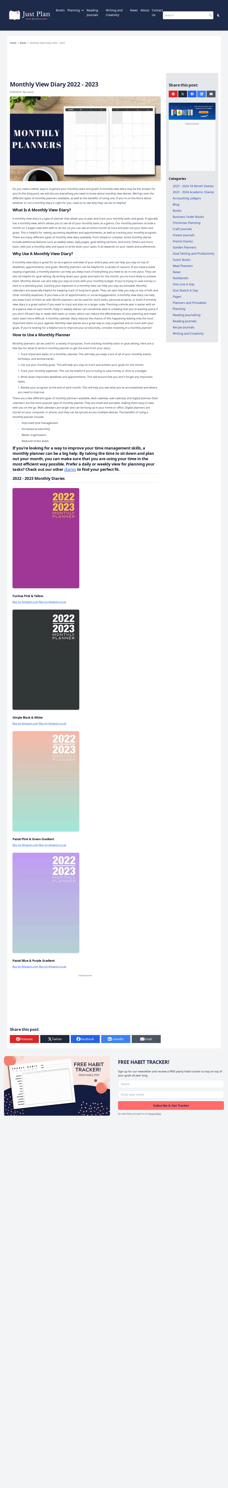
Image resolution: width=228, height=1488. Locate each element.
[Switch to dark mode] (218, 15)
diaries (70, 469)
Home (13, 42)
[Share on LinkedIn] (201, 94)
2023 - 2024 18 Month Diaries (193, 186)
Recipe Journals (183, 327)
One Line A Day (183, 284)
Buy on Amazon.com (25, 602)
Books (60, 10)
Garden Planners (184, 247)
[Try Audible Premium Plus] (192, 111)
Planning (179, 309)
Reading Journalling (186, 315)
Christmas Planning (186, 223)
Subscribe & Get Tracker (171, 1105)
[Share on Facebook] (192, 94)
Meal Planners (183, 266)
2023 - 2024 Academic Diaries (193, 192)
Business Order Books (188, 217)
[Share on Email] (211, 94)
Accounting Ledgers (187, 198)
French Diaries (183, 241)
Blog (176, 204)
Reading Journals (185, 321)
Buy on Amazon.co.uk (52, 602)
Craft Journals (182, 229)
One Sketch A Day (185, 290)
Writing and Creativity (188, 333)
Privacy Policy (154, 1113)
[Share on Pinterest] (173, 94)
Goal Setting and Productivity (193, 253)
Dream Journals (184, 235)
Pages (177, 296)
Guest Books (182, 260)
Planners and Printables (189, 303)
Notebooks (180, 278)
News (134, 10)
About (145, 10)
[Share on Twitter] (182, 94)
